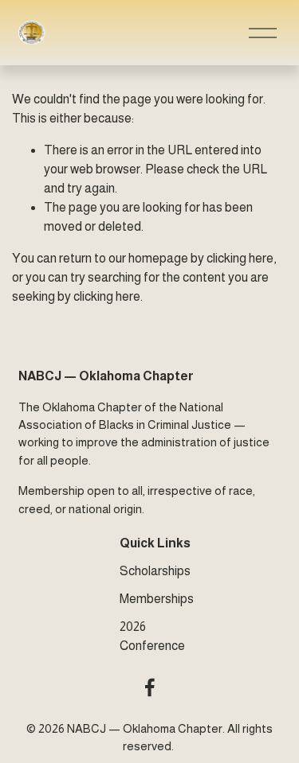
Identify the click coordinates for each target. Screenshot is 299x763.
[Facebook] (149, 687)
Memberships (157, 598)
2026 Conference (152, 636)
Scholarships (155, 571)
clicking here (240, 258)
